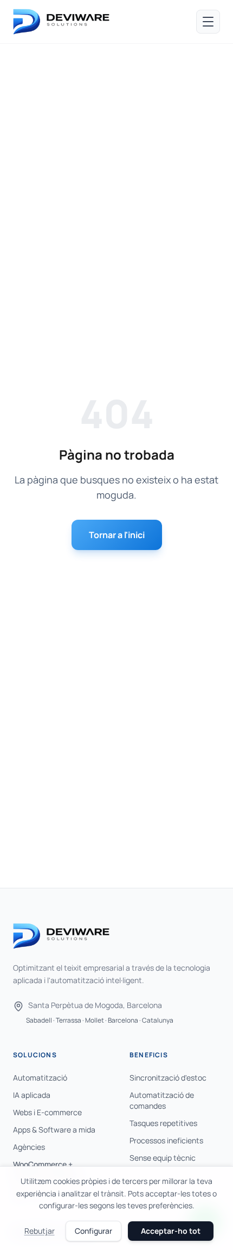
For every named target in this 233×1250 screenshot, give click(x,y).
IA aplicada (31, 1095)
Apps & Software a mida (54, 1129)
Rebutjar (39, 1231)
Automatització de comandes (162, 1100)
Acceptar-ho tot (170, 1231)
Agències (29, 1147)
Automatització (40, 1077)
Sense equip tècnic (163, 1158)
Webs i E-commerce (47, 1112)
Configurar (93, 1231)
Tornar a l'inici (117, 535)
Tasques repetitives (163, 1123)
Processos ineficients (166, 1140)
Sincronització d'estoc (168, 1077)
